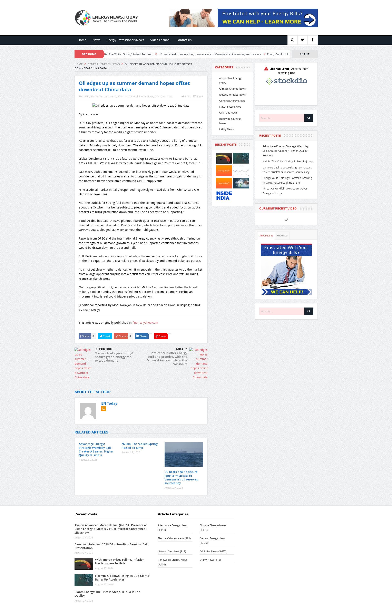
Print (187, 96)
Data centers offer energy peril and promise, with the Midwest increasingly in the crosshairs (167, 358)
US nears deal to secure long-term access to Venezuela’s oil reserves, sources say (186, 54)
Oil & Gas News (163, 96)
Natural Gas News (230, 106)
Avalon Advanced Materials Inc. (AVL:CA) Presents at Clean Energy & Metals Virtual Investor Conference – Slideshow (111, 528)
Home (82, 40)
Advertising (266, 235)
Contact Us (184, 40)
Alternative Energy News (172, 525)
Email (200, 96)
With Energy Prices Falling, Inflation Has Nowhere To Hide (120, 561)
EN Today (96, 96)
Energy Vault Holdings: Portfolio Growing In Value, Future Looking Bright (288, 54)
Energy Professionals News (125, 40)
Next (179, 349)
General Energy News (141, 96)
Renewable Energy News (172, 560)
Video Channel (160, 40)
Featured (282, 235)
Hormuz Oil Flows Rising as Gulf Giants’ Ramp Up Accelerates (122, 577)
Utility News (226, 129)
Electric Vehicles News (232, 94)
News (96, 40)
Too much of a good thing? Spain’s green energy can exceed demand (114, 357)
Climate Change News (232, 88)
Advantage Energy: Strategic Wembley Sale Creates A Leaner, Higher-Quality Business (97, 449)
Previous (105, 349)
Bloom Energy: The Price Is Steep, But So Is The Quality (107, 593)
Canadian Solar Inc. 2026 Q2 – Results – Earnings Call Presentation (111, 546)
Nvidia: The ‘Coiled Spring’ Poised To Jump (140, 445)
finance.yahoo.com (145, 322)
